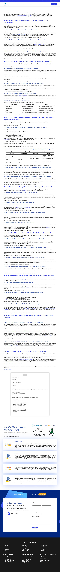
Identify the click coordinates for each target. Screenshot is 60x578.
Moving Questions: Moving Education (20, 404)
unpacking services (18, 326)
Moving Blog (16, 399)
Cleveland (50, 335)
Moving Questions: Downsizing (19, 400)
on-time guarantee (8, 361)
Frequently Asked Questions (16, 382)
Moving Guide (14, 379)
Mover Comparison (15, 380)
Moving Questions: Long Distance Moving (20, 403)
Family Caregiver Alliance (42, 251)
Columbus (46, 335)
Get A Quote (42, 494)
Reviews (15, 411)
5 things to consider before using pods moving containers (21, 394)
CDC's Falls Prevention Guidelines (19, 34)
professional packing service (22, 95)
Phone (43, 507)
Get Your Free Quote (7, 369)
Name (33, 502)
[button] (33, 4)
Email (33, 507)
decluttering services (39, 64)
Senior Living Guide (7, 139)
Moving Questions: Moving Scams (19, 405)
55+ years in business (25, 287)
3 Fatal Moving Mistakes (16, 392)
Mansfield (7, 549)
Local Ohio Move (8, 556)
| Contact (48, 0)
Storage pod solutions (9, 299)
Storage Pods (8, 559)
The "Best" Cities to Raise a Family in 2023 (18, 393)
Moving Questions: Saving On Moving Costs (21, 409)
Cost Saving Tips (27, 559)
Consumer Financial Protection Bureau (32, 181)
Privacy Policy (26, 562)
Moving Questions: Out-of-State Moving (20, 406)
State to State (8, 558)
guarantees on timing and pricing (30, 308)
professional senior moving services (24, 15)
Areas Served (14, 385)
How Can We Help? (36, 516)
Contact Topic (35, 512)
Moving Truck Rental (9, 560)
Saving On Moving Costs (18, 412)
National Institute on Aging (39, 44)
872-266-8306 (15, 513)
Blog (13, 383)
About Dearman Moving (28, 556)
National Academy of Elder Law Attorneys (23, 207)
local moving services (23, 190)
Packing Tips (26, 560)
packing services (49, 227)
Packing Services (8, 561)
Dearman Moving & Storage (21, 279)
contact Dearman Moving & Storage (26, 359)
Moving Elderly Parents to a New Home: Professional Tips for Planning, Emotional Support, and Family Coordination (30, 389)
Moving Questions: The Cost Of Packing (20, 410)
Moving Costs (26, 561)
